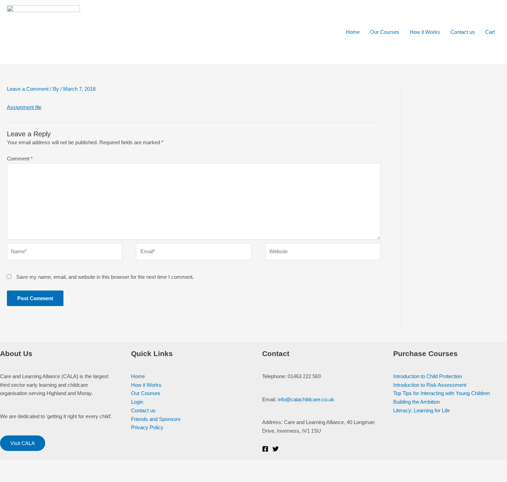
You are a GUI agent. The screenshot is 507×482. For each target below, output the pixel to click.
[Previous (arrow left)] (10, 477)
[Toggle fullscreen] (54, 466)
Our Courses (384, 32)
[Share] (32, 466)
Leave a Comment (28, 89)
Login (137, 402)
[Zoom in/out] (76, 466)
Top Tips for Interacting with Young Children (441, 393)
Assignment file (24, 107)
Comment (20, 158)
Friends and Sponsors (156, 419)
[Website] (322, 253)
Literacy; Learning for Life (421, 410)
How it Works (425, 32)
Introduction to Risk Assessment (429, 385)
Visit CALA (22, 443)
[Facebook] (265, 449)
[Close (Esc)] (10, 466)
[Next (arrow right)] (32, 477)
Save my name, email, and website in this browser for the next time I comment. (105, 277)
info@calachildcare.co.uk (306, 399)
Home (353, 32)
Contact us (462, 32)
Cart (490, 32)
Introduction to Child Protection (427, 376)
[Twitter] (275, 449)
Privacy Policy (147, 427)
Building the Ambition (416, 402)
